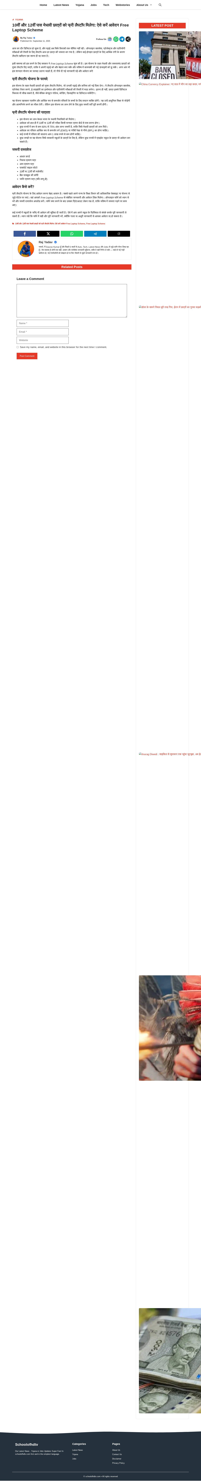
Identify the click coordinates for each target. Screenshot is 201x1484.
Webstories (123, 5)
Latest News (61, 5)
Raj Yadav (27, 38)
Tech (106, 5)
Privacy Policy (118, 1463)
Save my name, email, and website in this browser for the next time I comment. (63, 347)
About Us (142, 5)
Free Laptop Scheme (95, 224)
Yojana (79, 5)
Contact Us (117, 1454)
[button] (160, 5)
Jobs (93, 5)
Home (43, 5)
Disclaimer (116, 1459)
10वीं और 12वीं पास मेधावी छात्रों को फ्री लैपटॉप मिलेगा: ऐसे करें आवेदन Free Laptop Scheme (50, 224)
